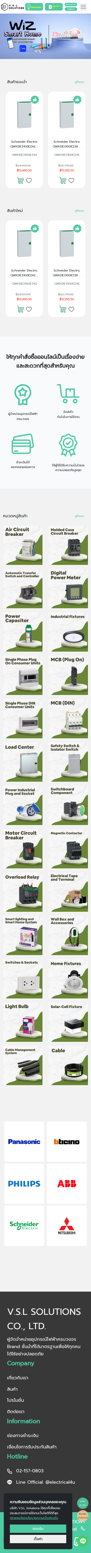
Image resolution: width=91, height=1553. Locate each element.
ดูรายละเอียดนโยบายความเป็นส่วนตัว (34, 1518)
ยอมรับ (38, 1528)
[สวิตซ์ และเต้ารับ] (22, 978)
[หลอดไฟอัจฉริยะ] (22, 935)
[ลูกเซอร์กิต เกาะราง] (68, 718)
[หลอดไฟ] (22, 1022)
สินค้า (12, 1389)
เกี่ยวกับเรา (17, 1377)
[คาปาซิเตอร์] (22, 632)
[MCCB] (68, 545)
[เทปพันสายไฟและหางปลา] (68, 892)
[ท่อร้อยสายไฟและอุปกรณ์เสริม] (22, 1065)
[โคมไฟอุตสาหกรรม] (68, 632)
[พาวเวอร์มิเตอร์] (68, 588)
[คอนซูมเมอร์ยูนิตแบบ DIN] (22, 718)
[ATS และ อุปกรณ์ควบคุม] (22, 588)
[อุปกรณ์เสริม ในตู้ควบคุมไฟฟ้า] (68, 805)
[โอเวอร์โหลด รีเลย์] (22, 892)
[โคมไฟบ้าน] (68, 978)
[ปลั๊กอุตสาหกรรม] (22, 805)
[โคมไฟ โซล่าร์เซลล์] (68, 1022)
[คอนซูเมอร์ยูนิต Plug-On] (22, 675)
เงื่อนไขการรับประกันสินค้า (32, 1446)
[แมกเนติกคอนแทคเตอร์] (68, 848)
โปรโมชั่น (15, 1400)
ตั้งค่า (38, 1539)
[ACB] (22, 545)
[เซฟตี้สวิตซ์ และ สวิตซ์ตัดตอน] (68, 762)
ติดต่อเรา (16, 1411)
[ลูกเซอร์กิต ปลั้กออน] (68, 675)
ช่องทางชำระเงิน (22, 1435)
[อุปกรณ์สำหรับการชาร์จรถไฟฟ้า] (68, 935)
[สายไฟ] (68, 1065)
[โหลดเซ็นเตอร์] (22, 762)
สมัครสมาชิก (71, 4)
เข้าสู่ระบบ (71, 9)
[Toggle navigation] (83, 7)
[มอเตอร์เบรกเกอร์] (22, 848)
